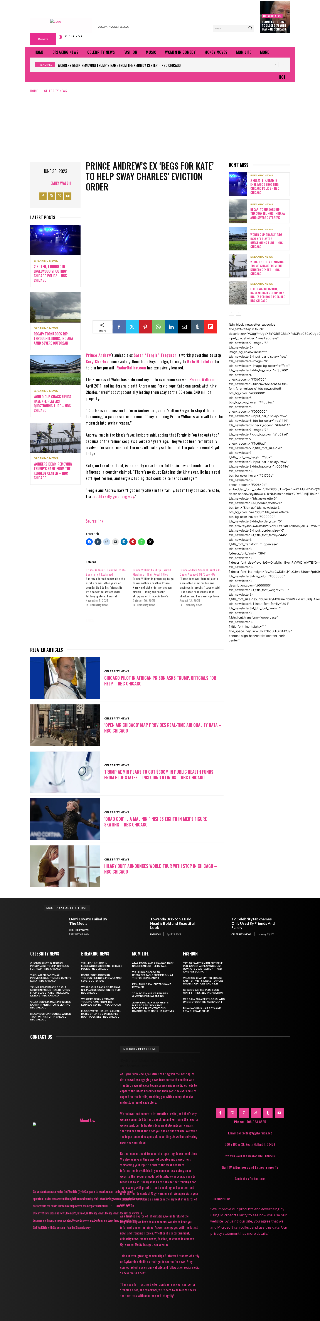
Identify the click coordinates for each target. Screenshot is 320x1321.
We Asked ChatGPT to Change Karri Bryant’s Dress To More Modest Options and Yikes (203, 981)
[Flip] (210, 326)
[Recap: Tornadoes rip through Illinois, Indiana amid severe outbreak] (55, 307)
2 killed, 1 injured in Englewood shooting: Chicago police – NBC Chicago (50, 273)
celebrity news (152, 620)
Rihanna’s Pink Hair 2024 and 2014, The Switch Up (202, 1010)
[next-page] (238, 313)
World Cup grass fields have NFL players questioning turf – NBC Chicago (52, 403)
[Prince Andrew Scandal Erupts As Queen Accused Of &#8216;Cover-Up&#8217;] (203, 587)
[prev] (275, 64)
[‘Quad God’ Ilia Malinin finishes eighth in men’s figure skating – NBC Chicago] (65, 819)
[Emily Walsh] (45, 183)
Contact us (41, 1037)
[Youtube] (67, 196)
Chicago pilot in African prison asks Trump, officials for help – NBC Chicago (160, 681)
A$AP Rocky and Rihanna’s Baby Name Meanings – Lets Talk (152, 964)
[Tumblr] (197, 326)
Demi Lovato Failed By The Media (88, 921)
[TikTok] (256, 1113)
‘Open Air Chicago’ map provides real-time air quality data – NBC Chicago (162, 728)
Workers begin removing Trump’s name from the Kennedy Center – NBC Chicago (53, 470)
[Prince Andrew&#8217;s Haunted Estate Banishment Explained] (109, 587)
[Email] (184, 326)
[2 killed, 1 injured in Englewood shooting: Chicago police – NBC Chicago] (55, 240)
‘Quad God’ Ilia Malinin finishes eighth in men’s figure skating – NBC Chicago (155, 822)
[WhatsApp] (158, 326)
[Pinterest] (145, 326)
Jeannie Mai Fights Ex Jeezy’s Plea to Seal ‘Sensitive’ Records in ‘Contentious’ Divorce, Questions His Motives (153, 1007)
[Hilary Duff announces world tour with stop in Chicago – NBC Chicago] (65, 866)
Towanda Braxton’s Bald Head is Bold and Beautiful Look (172, 923)
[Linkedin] (171, 326)
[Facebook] (43, 196)
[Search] (250, 28)
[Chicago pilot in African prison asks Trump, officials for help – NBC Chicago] (65, 678)
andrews (108, 620)
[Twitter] (59, 196)
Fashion (155, 934)
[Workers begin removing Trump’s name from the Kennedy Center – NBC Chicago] (55, 438)
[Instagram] (51, 196)
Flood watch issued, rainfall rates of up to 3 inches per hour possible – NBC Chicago (125, 65)
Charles (179, 620)
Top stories (99, 632)
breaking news (272, 16)
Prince (173, 626)
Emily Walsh (61, 183)
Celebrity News (55, 90)
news (136, 626)
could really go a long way (114, 496)
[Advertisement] (160, 125)
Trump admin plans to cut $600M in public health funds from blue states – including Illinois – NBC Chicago (158, 774)
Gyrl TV (227, 1167)
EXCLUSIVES (98, 626)
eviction (201, 620)
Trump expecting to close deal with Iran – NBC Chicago (274, 25)
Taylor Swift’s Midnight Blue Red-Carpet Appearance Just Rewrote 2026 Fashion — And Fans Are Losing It (202, 967)
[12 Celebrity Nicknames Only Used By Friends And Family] (216, 926)
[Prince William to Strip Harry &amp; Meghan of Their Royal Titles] (156, 587)
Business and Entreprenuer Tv (256, 1167)
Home (34, 90)
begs (128, 620)
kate (119, 626)
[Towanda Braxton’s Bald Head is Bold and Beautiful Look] (135, 926)
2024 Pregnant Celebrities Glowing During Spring (150, 995)
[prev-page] (231, 313)
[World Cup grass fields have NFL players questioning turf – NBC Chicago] (55, 370)
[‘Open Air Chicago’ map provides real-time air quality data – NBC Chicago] (65, 725)
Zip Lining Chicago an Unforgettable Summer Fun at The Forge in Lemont (152, 975)
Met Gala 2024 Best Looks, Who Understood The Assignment (204, 1000)
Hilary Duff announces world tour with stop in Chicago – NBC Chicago (160, 869)
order (154, 626)
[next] (282, 64)
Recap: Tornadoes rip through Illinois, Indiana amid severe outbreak (53, 338)
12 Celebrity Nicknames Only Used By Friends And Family (253, 923)
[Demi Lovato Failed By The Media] (54, 926)
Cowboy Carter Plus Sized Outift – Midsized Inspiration (203, 991)
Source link (94, 521)
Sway (192, 626)
